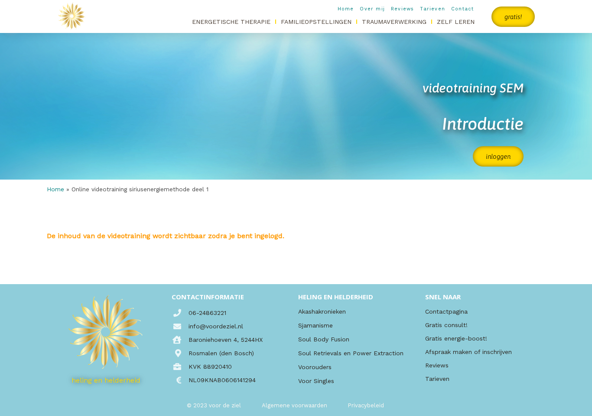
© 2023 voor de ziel (214, 405)
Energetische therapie (231, 21)
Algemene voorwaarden (294, 405)
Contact (462, 9)
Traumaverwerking (394, 21)
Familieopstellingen (316, 21)
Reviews (402, 9)
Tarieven (432, 9)
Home (346, 9)
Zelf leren (456, 21)
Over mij (372, 9)
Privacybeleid (366, 405)
